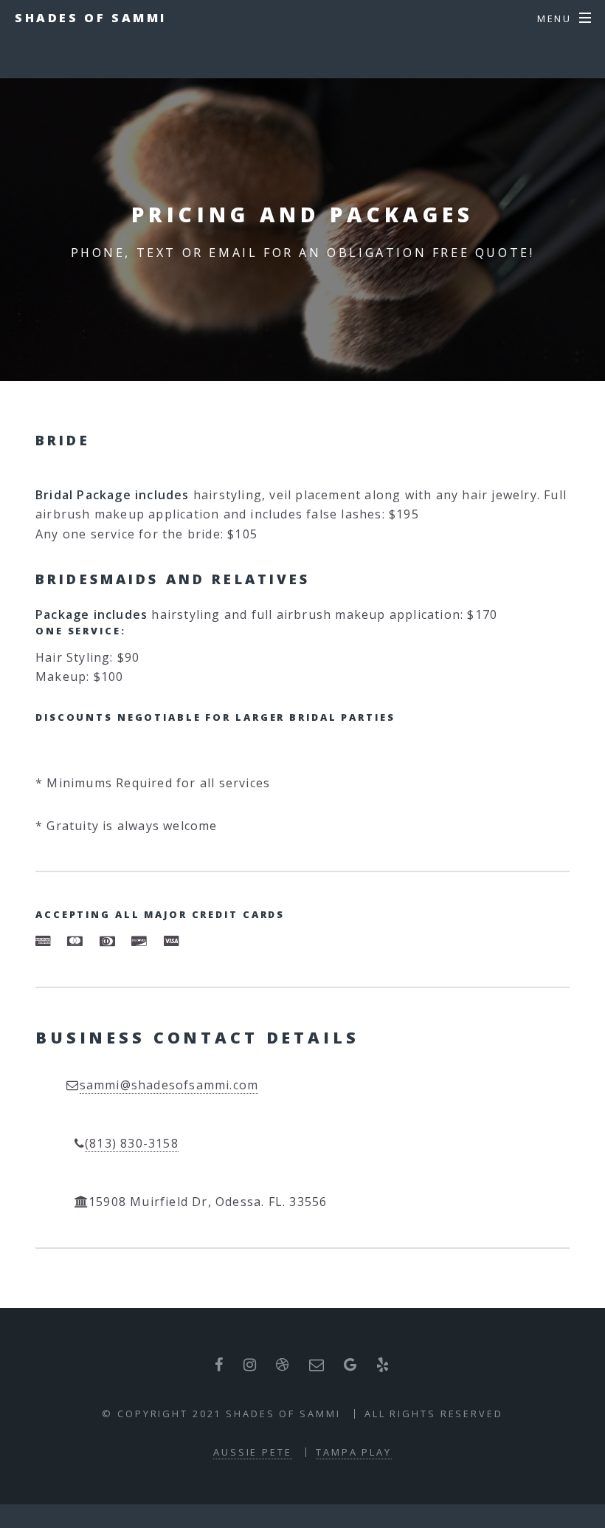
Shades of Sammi (91, 18)
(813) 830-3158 (132, 1143)
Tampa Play (354, 1452)
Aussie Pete (252, 1452)
